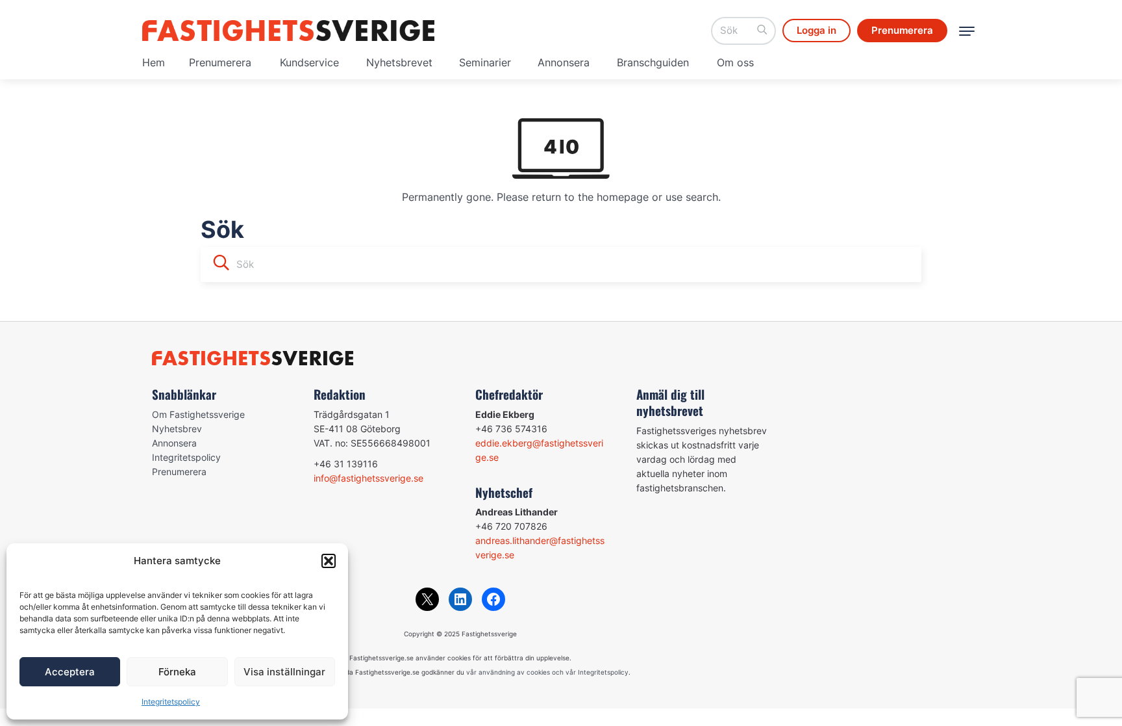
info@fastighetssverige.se (368, 478)
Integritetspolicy (171, 702)
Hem (153, 62)
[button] (328, 560)
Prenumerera (220, 62)
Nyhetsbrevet (399, 62)
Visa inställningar (284, 672)
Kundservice (309, 62)
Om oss (735, 62)
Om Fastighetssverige (198, 414)
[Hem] (288, 30)
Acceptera (70, 672)
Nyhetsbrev (177, 428)
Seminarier (485, 62)
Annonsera (564, 62)
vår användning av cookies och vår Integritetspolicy (547, 672)
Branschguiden (653, 62)
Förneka (177, 672)
